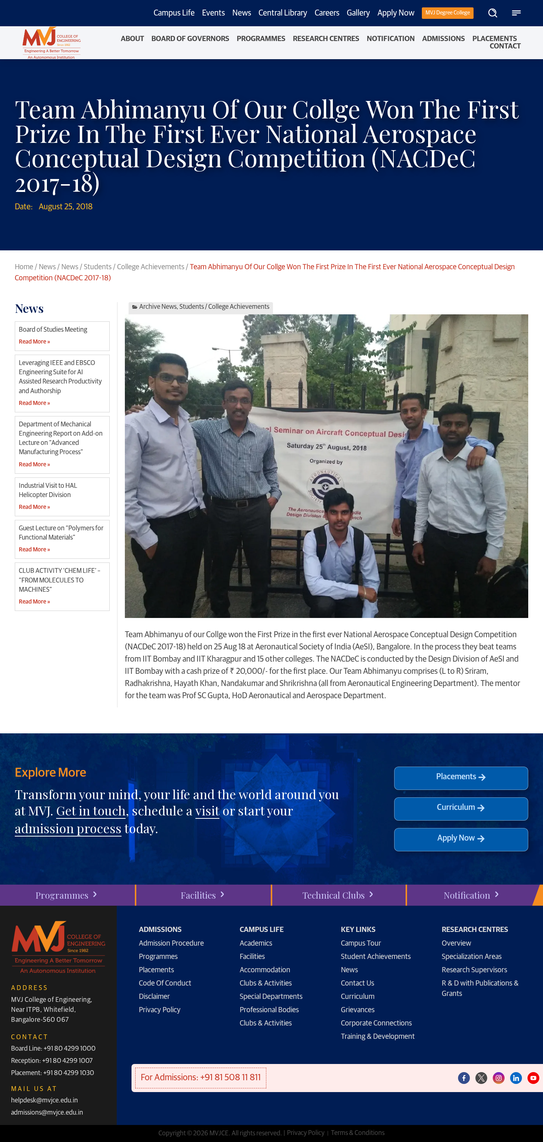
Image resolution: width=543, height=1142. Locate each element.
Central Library (283, 13)
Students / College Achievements (134, 267)
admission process (68, 828)
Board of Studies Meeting (53, 330)
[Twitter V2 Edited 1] (481, 1078)
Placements (494, 39)
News (241, 13)
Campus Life (174, 13)
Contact (505, 46)
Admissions (443, 39)
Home (24, 267)
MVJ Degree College (448, 13)
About (132, 39)
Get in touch (91, 810)
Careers (327, 13)
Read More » (34, 342)
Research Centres (326, 39)
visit (207, 810)
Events (213, 13)
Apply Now (396, 13)
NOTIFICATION (391, 39)
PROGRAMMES (261, 39)
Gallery (358, 13)
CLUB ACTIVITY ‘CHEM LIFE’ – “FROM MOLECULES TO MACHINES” (59, 580)
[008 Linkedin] (516, 1078)
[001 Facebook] (464, 1078)
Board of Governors (190, 39)
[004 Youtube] (533, 1078)
